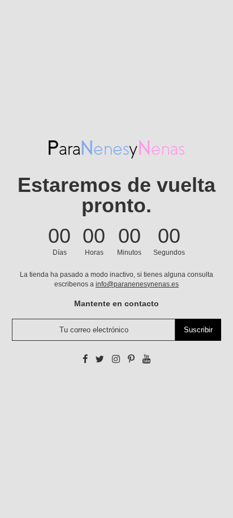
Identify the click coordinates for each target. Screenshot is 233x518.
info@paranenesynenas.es (137, 284)
